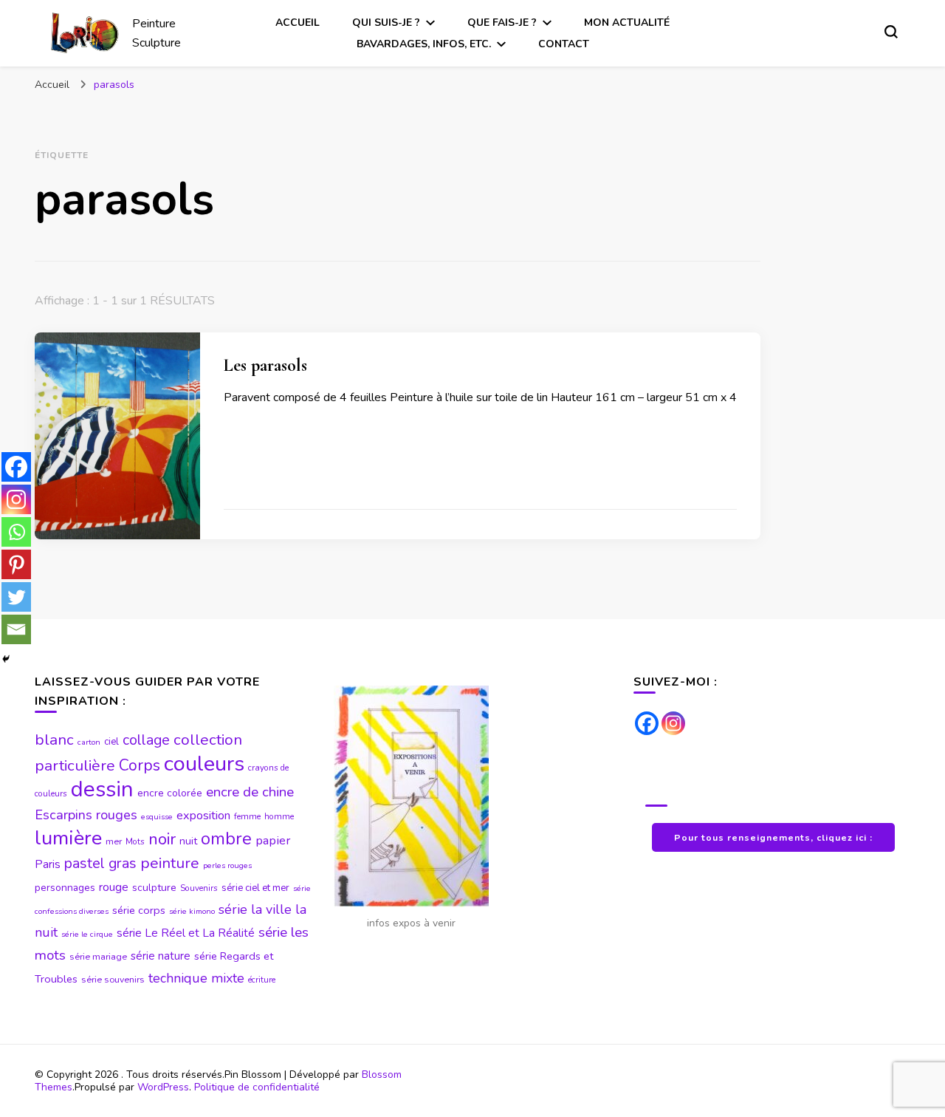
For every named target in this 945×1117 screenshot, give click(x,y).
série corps (138, 910)
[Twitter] (16, 597)
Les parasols (265, 365)
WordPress (163, 1087)
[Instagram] (16, 499)
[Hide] (6, 659)
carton (89, 742)
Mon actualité (627, 23)
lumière (68, 838)
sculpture (154, 888)
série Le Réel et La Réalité (186, 933)
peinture (169, 863)
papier (272, 840)
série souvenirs (113, 980)
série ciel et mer (255, 888)
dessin (102, 789)
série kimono (192, 911)
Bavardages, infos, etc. (424, 44)
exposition (203, 815)
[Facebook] (16, 467)
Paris (48, 864)
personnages (65, 888)
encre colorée (169, 793)
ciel (111, 741)
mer (114, 841)
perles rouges (227, 865)
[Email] (16, 629)
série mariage (98, 957)
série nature (160, 956)
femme (247, 816)
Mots (135, 841)
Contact (563, 44)
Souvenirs (199, 888)
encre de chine (250, 792)
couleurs (204, 763)
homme (279, 816)
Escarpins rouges (86, 815)
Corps (139, 765)
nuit (188, 840)
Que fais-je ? (502, 23)
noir (162, 839)
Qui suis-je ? (386, 23)
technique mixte (196, 978)
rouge (113, 887)
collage (146, 740)
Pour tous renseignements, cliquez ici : (773, 837)
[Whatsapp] (16, 532)
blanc (54, 739)
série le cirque (87, 934)
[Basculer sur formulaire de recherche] (891, 31)
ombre (226, 838)
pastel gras (100, 863)
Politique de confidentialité (257, 1087)
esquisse (157, 816)
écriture (261, 980)
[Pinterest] (16, 564)
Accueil (297, 23)
